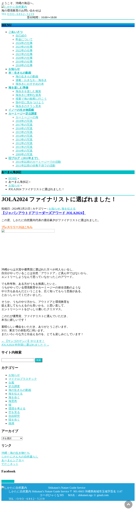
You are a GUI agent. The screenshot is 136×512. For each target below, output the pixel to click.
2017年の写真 (24, 124)
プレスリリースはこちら (17, 227)
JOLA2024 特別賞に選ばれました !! (25, 344)
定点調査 (14, 386)
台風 (11, 382)
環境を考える (17, 408)
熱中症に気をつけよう (30, 102)
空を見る (14, 412)
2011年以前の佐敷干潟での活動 (35, 165)
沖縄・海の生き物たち (15, 452)
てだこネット (9, 464)
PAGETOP (7, 481)
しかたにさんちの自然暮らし (19, 456)
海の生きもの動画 (27, 76)
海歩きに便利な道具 (28, 94)
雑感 (11, 423)
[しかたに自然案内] (14, 6)
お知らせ (14, 185)
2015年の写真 (24, 132)
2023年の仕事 (24, 46)
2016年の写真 (24, 128)
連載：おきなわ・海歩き (31, 80)
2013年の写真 (24, 139)
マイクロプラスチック (22, 378)
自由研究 (14, 415)
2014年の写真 (24, 135)
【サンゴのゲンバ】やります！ (23, 341)
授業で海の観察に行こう (31, 98)
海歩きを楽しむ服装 (28, 91)
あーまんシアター (12, 460)
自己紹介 (21, 35)
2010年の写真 (24, 150)
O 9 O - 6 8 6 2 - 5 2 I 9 (20, 14)
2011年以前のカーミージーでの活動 (38, 161)
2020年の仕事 (24, 57)
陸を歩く (14, 419)
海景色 (12, 401)
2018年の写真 (24, 120)
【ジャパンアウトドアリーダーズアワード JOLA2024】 (43, 213)
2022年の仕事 (24, 50)
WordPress (22, 508)
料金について (24, 39)
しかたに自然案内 (27, 505)
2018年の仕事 (24, 65)
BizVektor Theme (41, 508)
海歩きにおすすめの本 (30, 83)
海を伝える (68, 208)
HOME (12, 178)
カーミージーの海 (27, 117)
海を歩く (14, 397)
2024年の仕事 (24, 43)
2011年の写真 (24, 146)
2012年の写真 (24, 143)
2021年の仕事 (24, 54)
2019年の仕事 (24, 61)
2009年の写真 (24, 154)
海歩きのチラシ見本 (28, 106)
